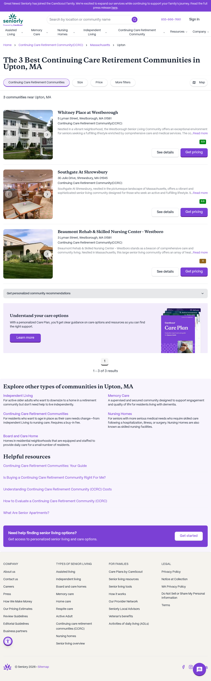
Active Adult (64, 616)
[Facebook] (183, 667)
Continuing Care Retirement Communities (36, 82)
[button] (134, 19)
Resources (177, 31)
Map (202, 82)
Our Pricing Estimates (17, 609)
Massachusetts (100, 45)
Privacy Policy (171, 571)
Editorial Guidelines (16, 623)
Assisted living (65, 571)
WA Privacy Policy (174, 586)
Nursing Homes (62, 32)
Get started (189, 535)
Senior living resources (124, 579)
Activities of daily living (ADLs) (129, 623)
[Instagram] (191, 667)
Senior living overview (70, 643)
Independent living (68, 579)
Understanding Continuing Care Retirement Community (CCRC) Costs (57, 489)
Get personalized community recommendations (38, 293)
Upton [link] (121, 45)
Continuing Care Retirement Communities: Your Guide (45, 466)
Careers (8, 586)
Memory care (65, 594)
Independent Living (92, 32)
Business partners (15, 631)
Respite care (64, 609)
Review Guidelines (15, 616)
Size (80, 82)
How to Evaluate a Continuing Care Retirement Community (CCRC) (55, 501)
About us (9, 571)
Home (7, 45)
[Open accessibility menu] (8, 641)
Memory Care (36, 32)
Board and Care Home (20, 436)
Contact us (10, 579)
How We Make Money (17, 601)
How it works (117, 594)
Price (99, 82)
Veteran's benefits (121, 616)
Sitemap (43, 667)
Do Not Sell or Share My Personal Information (183, 595)
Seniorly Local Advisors (124, 609)
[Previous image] (8, 134)
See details (165, 152)
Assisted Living (11, 32)
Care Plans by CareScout (126, 571)
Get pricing (194, 152)
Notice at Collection (175, 579)
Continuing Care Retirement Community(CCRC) (51, 45)
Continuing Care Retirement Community (137, 32)
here (114, 7)
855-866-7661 (171, 19)
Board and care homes (71, 586)
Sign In (194, 19)
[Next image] (47, 134)
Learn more (25, 337)
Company (199, 31)
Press (7, 594)
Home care (63, 601)
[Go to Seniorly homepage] (7, 667)
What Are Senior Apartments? (26, 513)
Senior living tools (120, 586)
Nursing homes (66, 636)
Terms (166, 605)
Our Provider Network (123, 601)
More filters (122, 82)
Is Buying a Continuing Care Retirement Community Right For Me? (54, 477)
